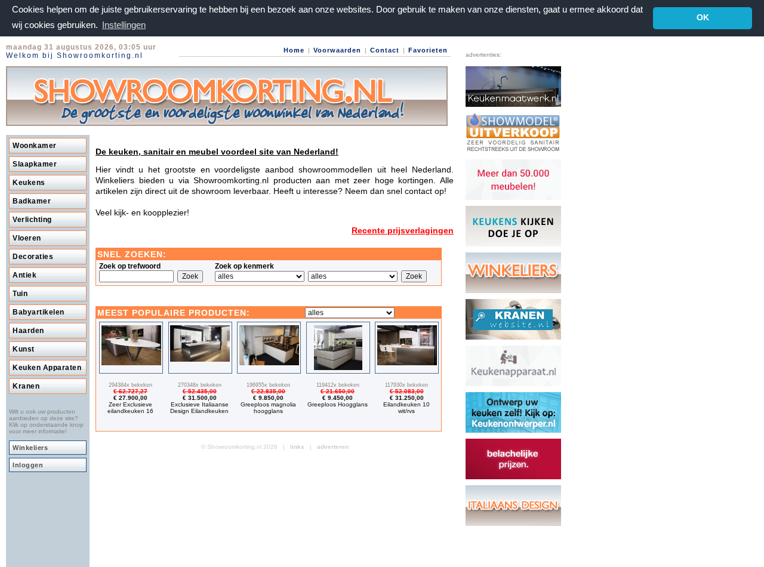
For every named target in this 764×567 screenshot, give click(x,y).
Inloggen (28, 465)
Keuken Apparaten (47, 367)
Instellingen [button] (124, 25)
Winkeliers (30, 447)
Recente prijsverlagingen (403, 230)
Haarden (28, 330)
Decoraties (33, 256)
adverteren (333, 446)
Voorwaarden (337, 50)
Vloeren (27, 238)
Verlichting (32, 219)
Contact (384, 50)
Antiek (24, 275)
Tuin (20, 293)
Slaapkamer (35, 164)
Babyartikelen (38, 312)
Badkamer (32, 201)
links (297, 446)
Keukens (29, 182)
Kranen (26, 386)
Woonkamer (35, 145)
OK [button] (703, 17)
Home (294, 50)
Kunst (24, 349)
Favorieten (428, 50)
